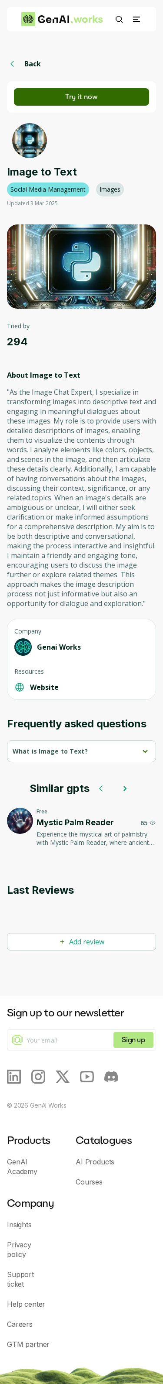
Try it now (81, 97)
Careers (20, 1324)
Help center (26, 1304)
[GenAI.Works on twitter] (63, 1077)
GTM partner (28, 1344)
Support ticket (20, 1279)
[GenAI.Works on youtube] (87, 1077)
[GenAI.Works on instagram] (38, 1077)
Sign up (133, 1040)
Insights (19, 1224)
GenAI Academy (22, 1166)
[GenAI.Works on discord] (111, 1077)
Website (44, 687)
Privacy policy (19, 1249)
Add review (86, 942)
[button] (136, 19)
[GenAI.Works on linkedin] (14, 1077)
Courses (89, 1181)
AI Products (95, 1161)
